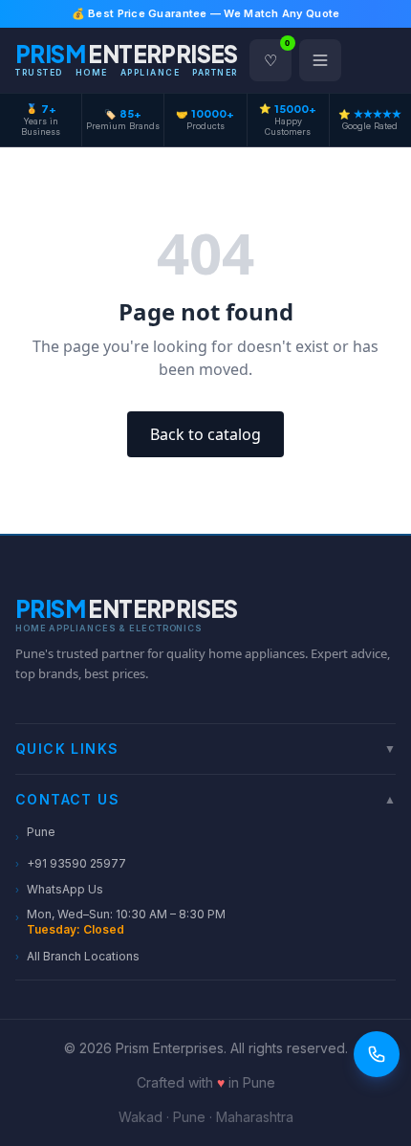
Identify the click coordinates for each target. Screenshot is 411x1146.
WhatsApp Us (59, 889)
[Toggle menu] (320, 60)
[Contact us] (377, 1054)
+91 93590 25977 (70, 863)
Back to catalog (205, 434)
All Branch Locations (77, 956)
